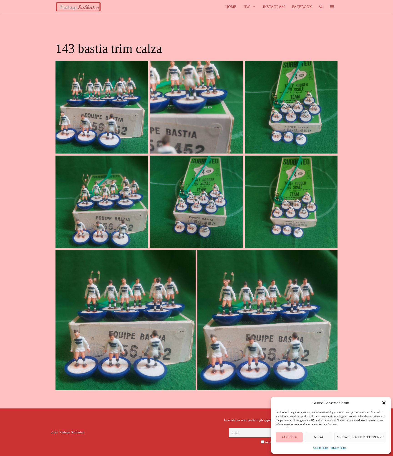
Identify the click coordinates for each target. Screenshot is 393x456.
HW (247, 7)
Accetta (289, 437)
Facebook (302, 7)
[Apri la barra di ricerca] (321, 7)
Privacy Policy (338, 447)
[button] (384, 403)
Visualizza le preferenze (360, 437)
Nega (318, 437)
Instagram (274, 7)
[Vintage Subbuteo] (78, 7)
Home (230, 7)
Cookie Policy (320, 447)
